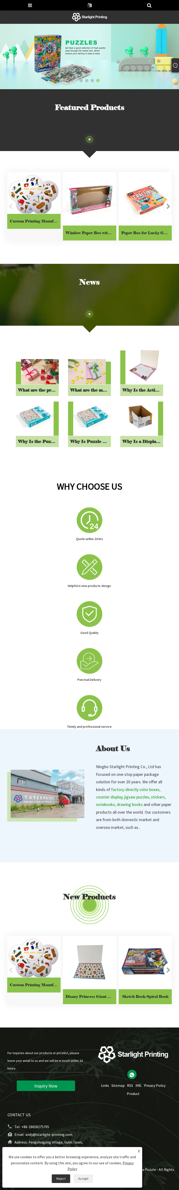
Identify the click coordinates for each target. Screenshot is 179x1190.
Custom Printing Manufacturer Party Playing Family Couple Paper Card (35, 221)
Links (105, 1085)
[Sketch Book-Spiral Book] (145, 962)
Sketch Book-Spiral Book (145, 996)
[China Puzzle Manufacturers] (89, 56)
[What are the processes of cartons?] (40, 371)
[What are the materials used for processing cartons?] (87, 371)
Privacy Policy (154, 1085)
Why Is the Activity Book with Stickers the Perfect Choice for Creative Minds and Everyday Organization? (142, 390)
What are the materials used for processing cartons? (90, 390)
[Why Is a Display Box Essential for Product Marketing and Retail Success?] (139, 417)
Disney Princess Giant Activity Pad (90, 996)
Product (133, 1093)
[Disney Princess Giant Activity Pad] (89, 962)
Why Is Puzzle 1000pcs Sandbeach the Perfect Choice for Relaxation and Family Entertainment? (90, 441)
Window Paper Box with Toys (90, 233)
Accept (83, 1178)
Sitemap (118, 1085)
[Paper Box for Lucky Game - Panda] (145, 199)
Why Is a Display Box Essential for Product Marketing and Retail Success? (142, 441)
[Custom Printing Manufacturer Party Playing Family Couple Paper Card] (34, 193)
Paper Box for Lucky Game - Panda (146, 233)
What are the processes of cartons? (38, 390)
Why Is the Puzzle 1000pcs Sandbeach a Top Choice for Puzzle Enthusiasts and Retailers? (38, 441)
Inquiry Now (45, 1086)
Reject (60, 1178)
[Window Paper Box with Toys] (89, 199)
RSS (130, 1085)
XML (138, 1085)
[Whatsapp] (132, 1074)
